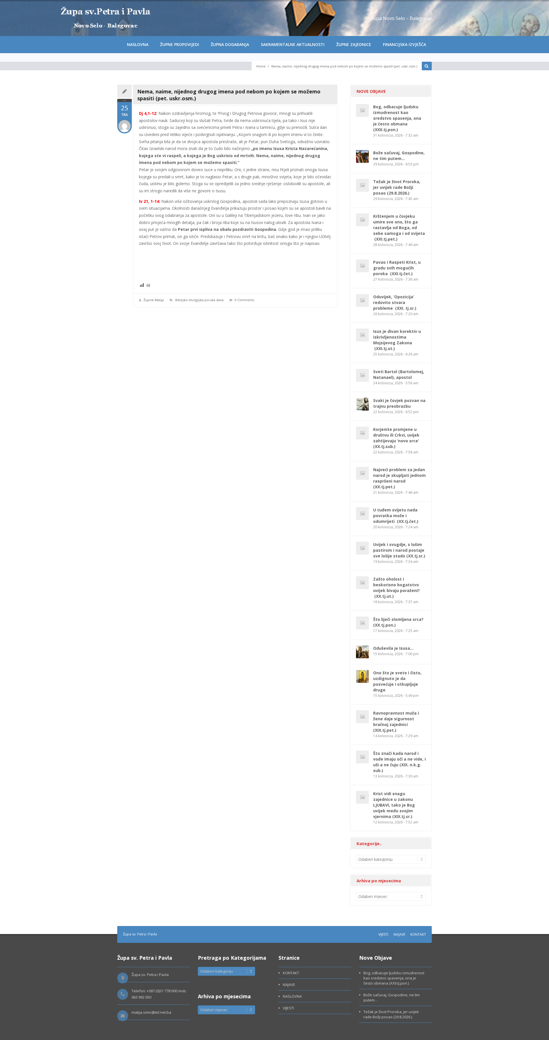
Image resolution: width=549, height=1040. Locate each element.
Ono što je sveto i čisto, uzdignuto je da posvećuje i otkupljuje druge (397, 681)
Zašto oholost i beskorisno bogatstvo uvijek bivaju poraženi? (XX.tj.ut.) (396, 587)
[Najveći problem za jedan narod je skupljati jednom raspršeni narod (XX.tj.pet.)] (362, 473)
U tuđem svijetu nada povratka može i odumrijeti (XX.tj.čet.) (395, 515)
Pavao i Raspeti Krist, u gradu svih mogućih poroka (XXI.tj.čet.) (397, 267)
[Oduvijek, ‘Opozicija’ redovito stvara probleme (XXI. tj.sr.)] (362, 300)
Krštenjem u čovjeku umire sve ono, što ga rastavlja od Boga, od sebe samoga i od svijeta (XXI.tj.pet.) (399, 227)
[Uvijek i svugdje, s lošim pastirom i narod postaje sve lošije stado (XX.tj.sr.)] (362, 548)
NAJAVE (399, 934)
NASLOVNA (137, 44)
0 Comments (244, 300)
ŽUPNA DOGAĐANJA (230, 44)
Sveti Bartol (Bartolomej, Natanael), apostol (398, 374)
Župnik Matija (154, 300)
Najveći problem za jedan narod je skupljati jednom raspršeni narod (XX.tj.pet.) (399, 478)
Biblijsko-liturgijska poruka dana (199, 300)
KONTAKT (418, 934)
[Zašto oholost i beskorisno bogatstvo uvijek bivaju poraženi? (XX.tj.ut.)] (362, 582)
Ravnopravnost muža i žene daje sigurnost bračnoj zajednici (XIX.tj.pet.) (396, 721)
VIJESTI (383, 934)
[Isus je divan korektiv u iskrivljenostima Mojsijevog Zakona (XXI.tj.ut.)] (362, 335)
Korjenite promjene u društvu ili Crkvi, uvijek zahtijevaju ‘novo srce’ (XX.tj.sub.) (396, 438)
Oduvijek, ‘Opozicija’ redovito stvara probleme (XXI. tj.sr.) (394, 302)
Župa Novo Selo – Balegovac (401, 18)
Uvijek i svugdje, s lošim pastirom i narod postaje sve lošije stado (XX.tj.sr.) (399, 550)
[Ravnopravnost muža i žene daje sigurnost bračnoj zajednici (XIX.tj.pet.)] (362, 716)
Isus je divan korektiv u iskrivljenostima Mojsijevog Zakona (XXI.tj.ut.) (397, 340)
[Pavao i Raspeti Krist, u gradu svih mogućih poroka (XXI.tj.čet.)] (362, 265)
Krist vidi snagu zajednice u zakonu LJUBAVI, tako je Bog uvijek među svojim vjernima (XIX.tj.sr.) (394, 805)
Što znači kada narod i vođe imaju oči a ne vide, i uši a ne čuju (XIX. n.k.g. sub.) (399, 762)
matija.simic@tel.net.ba (151, 1012)
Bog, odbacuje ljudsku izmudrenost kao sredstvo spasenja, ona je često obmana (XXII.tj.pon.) (397, 118)
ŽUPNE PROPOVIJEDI (179, 44)
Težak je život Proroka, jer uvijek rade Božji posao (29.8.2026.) (396, 187)
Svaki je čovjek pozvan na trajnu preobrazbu (399, 403)
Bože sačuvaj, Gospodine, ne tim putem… (399, 155)
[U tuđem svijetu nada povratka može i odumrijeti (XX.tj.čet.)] (362, 513)
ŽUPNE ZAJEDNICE (353, 44)
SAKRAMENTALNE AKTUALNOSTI (293, 44)
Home (261, 66)
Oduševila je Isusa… (393, 648)
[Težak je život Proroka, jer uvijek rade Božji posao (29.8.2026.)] (362, 185)
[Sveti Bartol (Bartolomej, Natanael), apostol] (362, 375)
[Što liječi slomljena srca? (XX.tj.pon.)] (362, 623)
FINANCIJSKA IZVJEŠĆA (404, 44)
